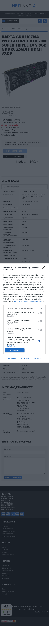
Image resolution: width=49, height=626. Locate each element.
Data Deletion (12, 358)
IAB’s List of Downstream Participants (27, 301)
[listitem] (24, 308)
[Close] (44, 268)
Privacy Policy (37, 358)
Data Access (24, 358)
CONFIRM (14, 350)
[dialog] (24, 313)
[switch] (40, 313)
